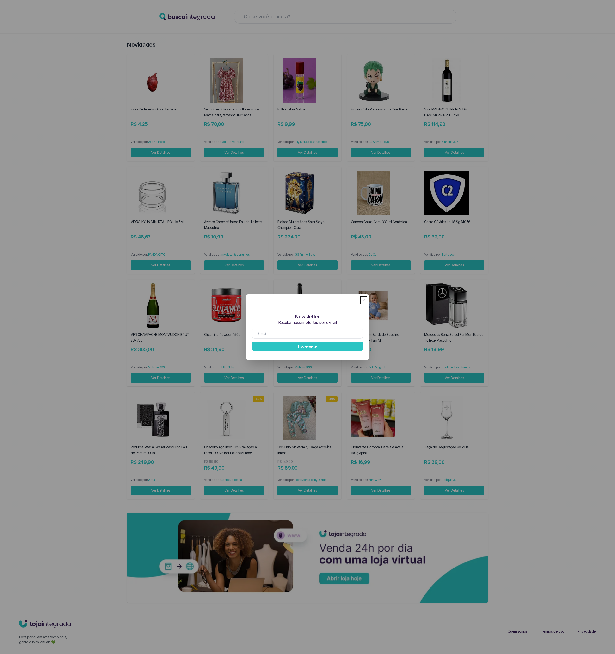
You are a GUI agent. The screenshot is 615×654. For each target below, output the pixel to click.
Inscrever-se (307, 346)
